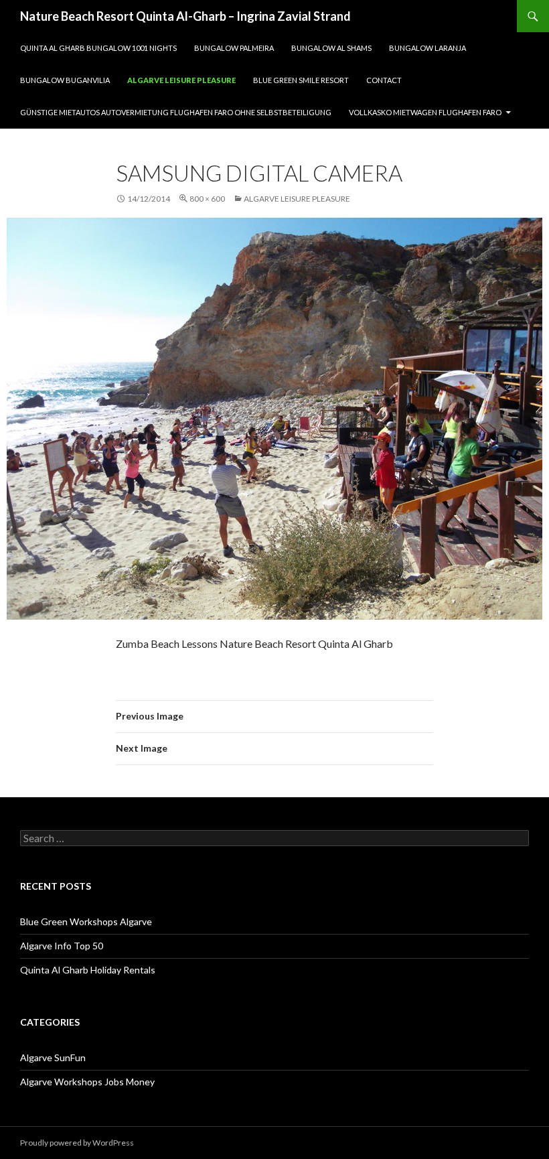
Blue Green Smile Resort (301, 80)
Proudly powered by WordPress (77, 1143)
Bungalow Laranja (427, 48)
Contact (384, 80)
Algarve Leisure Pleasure (181, 80)
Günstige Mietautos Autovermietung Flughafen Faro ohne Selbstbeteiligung (175, 112)
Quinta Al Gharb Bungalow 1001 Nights (98, 48)
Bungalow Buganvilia (65, 80)
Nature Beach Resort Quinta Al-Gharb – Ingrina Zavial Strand (185, 16)
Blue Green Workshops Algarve (86, 921)
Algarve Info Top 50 (61, 945)
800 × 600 (207, 199)
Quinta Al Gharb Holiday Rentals (87, 969)
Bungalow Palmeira (234, 48)
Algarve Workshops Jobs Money (87, 1081)
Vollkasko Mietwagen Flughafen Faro (425, 112)
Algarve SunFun (53, 1057)
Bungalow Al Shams (331, 48)
